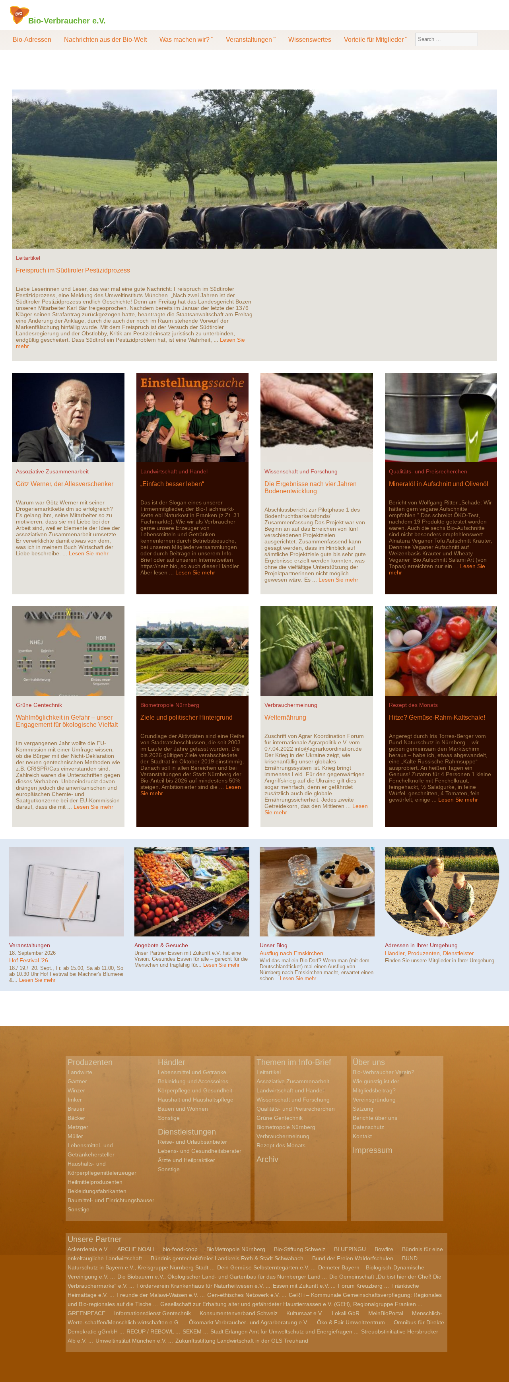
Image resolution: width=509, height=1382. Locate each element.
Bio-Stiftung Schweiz (299, 1249)
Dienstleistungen (187, 1131)
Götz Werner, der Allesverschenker (64, 484)
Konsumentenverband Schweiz (239, 1313)
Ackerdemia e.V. (88, 1249)
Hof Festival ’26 (28, 960)
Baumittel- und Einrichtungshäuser (111, 1200)
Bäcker (76, 1118)
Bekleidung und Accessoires (193, 1081)
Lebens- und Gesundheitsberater (199, 1151)
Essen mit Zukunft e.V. (301, 1286)
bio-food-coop (180, 1249)
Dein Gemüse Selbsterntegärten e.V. (263, 1267)
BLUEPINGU (350, 1249)
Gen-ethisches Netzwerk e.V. (243, 1295)
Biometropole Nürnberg (169, 705)
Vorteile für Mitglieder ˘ (375, 39)
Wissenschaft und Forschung (301, 471)
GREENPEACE (86, 1313)
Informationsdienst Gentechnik (152, 1313)
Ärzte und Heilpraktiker (186, 1160)
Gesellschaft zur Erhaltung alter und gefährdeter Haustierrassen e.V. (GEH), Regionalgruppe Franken (288, 1304)
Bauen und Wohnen (183, 1109)
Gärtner (77, 1081)
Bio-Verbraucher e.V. (67, 20)
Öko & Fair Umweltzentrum (351, 1322)
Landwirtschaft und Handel (174, 471)
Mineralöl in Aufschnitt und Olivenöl (438, 484)
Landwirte (80, 1072)
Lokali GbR (345, 1313)
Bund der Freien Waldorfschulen (352, 1258)
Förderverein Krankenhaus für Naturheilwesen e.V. (200, 1286)
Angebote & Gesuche (161, 945)
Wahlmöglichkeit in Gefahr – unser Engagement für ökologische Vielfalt (67, 721)
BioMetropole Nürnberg (235, 1249)
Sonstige (78, 1209)
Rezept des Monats (413, 705)
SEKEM (192, 1331)
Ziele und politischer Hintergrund (186, 717)
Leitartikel (28, 258)
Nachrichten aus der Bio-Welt (105, 39)
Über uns (369, 1062)
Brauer (76, 1109)
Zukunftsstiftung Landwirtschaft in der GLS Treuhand (241, 1340)
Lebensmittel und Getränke (192, 1072)
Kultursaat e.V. (304, 1313)
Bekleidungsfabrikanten (97, 1191)
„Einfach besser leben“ (172, 484)
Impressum (372, 1150)
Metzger (78, 1127)
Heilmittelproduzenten (95, 1182)
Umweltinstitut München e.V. (131, 1340)
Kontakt (362, 1136)
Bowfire (384, 1249)
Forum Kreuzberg (360, 1286)
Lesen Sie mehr (89, 553)
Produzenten (90, 1062)
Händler (171, 1062)
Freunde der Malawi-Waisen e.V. (157, 1295)
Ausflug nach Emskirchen (291, 953)
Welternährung (285, 717)
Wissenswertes (309, 39)
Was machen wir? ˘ (186, 39)
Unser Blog (274, 945)
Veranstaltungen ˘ (251, 39)
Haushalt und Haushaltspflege (195, 1099)
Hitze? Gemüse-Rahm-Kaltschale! (437, 717)
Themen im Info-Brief (293, 1062)
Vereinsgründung (374, 1099)
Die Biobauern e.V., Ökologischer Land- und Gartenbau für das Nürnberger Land (219, 1276)
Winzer (76, 1090)
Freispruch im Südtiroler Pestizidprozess (73, 270)
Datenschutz (368, 1127)
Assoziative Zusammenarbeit (52, 471)
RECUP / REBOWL (150, 1331)
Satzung (363, 1109)
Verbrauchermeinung (290, 705)
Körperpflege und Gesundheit (195, 1090)
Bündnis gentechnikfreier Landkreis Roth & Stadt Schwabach (227, 1258)
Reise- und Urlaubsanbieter (192, 1142)
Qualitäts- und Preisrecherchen (428, 471)
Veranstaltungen (29, 945)
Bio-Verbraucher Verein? (383, 1072)
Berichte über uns (375, 1118)
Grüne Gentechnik (39, 705)
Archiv (267, 1159)
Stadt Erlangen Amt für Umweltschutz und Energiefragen (281, 1331)
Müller (75, 1136)
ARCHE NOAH (135, 1249)
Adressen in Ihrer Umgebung (421, 945)
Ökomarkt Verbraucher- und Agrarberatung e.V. (248, 1322)
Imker (75, 1099)
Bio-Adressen (32, 39)
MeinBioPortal (385, 1313)
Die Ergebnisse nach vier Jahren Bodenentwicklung (310, 487)
